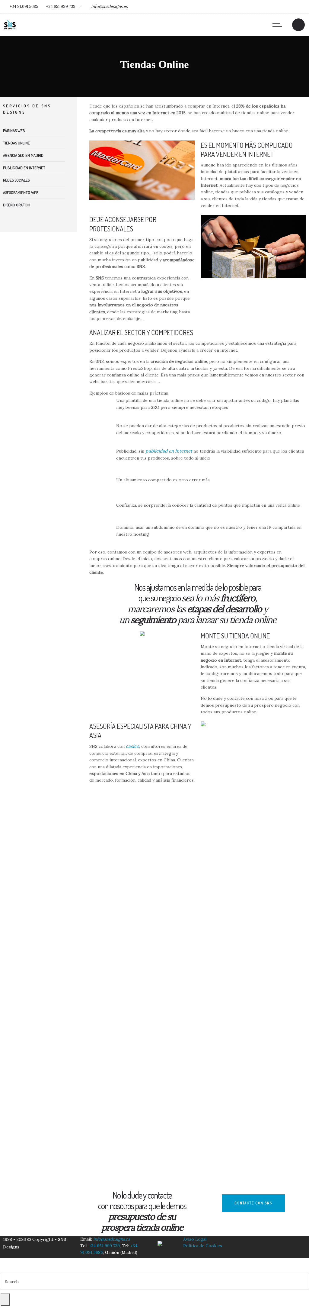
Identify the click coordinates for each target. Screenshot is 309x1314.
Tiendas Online (16, 142)
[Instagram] (258, 6)
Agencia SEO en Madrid (23, 155)
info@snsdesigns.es (109, 6)
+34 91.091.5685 (24, 6)
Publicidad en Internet (24, 167)
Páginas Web (14, 130)
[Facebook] (244, 6)
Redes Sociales (16, 180)
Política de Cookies (202, 1245)
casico (132, 746)
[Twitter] (285, 6)
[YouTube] (299, 6)
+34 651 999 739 (60, 6)
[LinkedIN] (272, 6)
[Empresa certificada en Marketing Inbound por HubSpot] (160, 1239)
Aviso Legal (194, 1239)
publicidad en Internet (168, 451)
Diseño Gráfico (16, 204)
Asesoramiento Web (21, 192)
